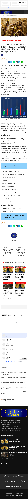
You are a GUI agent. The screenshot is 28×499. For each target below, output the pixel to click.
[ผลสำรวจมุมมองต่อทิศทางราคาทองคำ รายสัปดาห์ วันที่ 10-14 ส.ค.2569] (20, 285)
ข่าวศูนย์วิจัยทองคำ (8, 399)
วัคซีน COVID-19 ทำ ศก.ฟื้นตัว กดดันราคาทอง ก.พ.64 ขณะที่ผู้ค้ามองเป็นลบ (8, 252)
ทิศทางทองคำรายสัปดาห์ (7, 40)
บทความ (5, 481)
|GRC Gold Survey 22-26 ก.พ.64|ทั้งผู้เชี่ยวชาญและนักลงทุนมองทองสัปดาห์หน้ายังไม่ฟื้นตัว (20, 252)
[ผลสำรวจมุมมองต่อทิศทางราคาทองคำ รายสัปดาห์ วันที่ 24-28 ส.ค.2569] (8, 269)
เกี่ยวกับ (23, 481)
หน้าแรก (6, 476)
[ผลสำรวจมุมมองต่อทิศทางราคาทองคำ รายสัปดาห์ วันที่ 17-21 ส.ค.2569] (20, 269)
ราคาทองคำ (14, 481)
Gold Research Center (17, 495)
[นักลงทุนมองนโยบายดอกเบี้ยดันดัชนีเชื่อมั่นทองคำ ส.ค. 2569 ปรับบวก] (8, 285)
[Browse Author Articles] (14, 235)
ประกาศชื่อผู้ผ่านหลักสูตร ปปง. (14, 486)
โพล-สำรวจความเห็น (17, 40)
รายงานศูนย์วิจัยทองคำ (8, 283)
